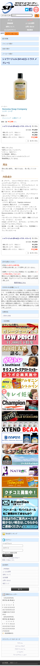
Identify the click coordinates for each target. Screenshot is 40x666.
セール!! (30, 20)
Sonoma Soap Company (14, 109)
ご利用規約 (6, 569)
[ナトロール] (20, 475)
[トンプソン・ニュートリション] (20, 486)
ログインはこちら (11, 33)
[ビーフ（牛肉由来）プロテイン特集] (20, 453)
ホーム (10, 20)
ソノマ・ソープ (7, 111)
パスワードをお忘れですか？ (11, 558)
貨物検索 (10, 23)
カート (20, 589)
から (12, 122)
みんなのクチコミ (10, 30)
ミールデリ (20, 652)
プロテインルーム (20, 649)
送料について (10, 26)
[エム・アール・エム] (20, 442)
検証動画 (30, 30)
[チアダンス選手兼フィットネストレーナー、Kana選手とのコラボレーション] (20, 366)
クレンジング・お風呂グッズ (11, 118)
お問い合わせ (30, 26)
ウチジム (20, 643)
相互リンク (6, 583)
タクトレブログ (20, 646)
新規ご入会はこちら (8, 560)
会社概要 (5, 577)
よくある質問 (30, 23)
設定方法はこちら (20, 282)
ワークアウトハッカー (20, 655)
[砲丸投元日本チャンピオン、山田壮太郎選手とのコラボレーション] (20, 355)
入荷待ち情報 (7, 316)
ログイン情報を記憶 (11, 553)
